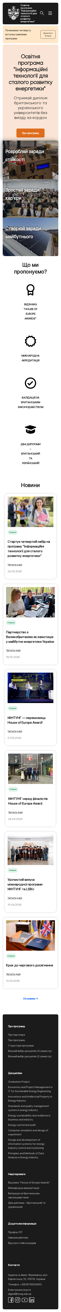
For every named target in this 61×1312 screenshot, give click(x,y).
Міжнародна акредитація (23, 1188)
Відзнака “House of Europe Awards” (29, 1182)
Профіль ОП (15, 1232)
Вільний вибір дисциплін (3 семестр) (30, 1051)
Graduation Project (19, 1081)
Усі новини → (30, 998)
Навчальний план (18, 1237)
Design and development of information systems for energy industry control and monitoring (26, 1143)
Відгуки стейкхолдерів (22, 1243)
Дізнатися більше (48, 34)
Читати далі (15, 564)
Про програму (30, 133)
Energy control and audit (22, 1125)
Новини (12, 532)
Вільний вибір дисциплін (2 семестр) (30, 1056)
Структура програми (21, 1045)
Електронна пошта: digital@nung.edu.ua (19, 1291)
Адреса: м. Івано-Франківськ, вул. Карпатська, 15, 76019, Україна (28, 1277)
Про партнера (16, 1034)
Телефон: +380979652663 (25, 1284)
